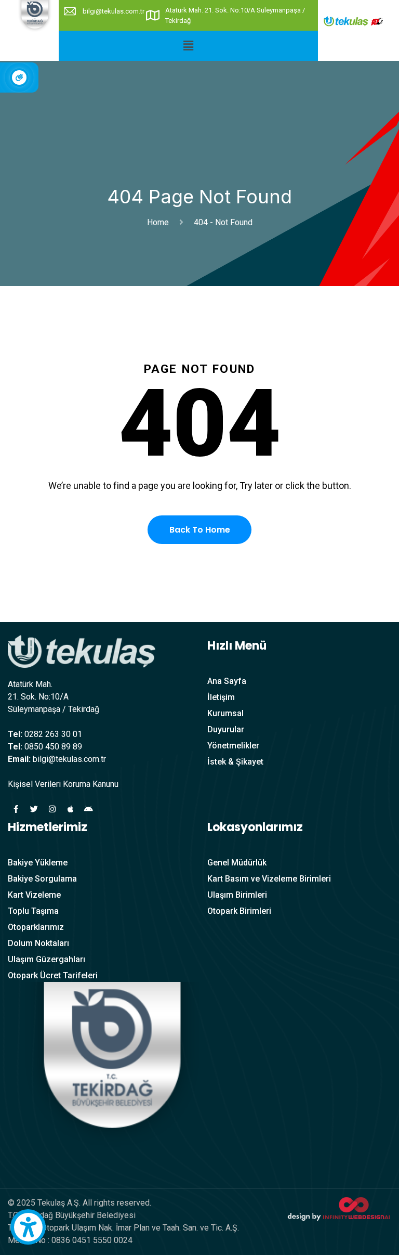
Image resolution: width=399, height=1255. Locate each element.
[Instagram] (52, 809)
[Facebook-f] (15, 809)
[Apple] (70, 809)
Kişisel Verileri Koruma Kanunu (63, 784)
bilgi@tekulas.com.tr (113, 11)
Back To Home (199, 530)
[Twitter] (34, 809)
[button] (188, 46)
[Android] (88, 809)
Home (160, 222)
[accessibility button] (28, 1227)
